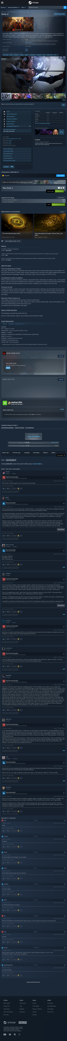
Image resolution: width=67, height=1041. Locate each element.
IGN (7, 255)
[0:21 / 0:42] (33, 74)
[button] (3, 7)
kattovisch (8, 719)
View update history (8, 151)
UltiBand (8, 573)
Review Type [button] (5, 452)
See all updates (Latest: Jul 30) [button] (12, 241)
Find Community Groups (9, 160)
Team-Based (32, 54)
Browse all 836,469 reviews (33, 982)
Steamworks (6, 1009)
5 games (8, 473)
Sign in (3, 104)
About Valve (23, 1003)
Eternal (8, 471)
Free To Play (18, 138)
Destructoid (8, 250)
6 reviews (8, 575)
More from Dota (13, 353)
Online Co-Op (50, 54)
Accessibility (36, 1006)
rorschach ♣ (9, 648)
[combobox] (46, 7)
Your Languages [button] (10, 460)
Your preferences (30, 427)
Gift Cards (6, 1014)
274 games (8, 758)
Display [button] (53, 452)
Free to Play (5, 54)
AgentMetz (9, 675)
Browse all (61, 197)
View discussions (7, 156)
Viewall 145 (61, 132)
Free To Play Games (12, 12)
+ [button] (57, 54)
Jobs (21, 1006)
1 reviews (14, 473)
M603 (7, 497)
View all (62, 409)
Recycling (22, 1012)
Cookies (35, 1012)
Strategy (21, 54)
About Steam (6, 1003)
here (33, 414)
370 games (8, 546)
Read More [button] (61, 529)
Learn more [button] (60, 175)
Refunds (35, 1014)
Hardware (22, 1009)
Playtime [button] (45, 452)
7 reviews (14, 622)
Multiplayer (16, 54)
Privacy (34, 1003)
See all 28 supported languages (42, 123)
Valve (26, 49)
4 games (8, 622)
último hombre (10, 544)
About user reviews (19, 427)
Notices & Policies (37, 1009)
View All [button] (62, 211)
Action (44, 54)
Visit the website (7, 148)
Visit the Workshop (8, 158)
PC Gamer (8, 260)
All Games (3, 12)
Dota (10, 143)
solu (7, 757)
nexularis (8, 620)
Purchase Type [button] (16, 452)
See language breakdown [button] (7, 427)
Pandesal (8, 787)
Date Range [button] (36, 452)
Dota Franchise (21, 12)
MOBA (11, 54)
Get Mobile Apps (51, 1006)
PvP (55, 54)
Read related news (8, 153)
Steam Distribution (8, 1012)
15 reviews (15, 758)
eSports (26, 54)
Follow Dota (11, 363)
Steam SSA (6, 1006)
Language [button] (26, 452)
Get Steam (50, 1003)
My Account (50, 1012)
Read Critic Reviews (16, 404)
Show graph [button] (60, 455)
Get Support (50, 1009)
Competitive (38, 54)
